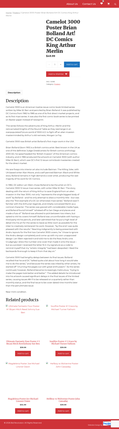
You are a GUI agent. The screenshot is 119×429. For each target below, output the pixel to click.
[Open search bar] (115, 4)
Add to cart (72, 64)
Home (9, 13)
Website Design (94, 425)
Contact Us (89, 4)
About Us (72, 4)
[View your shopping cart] (108, 3)
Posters (16, 13)
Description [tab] (14, 92)
